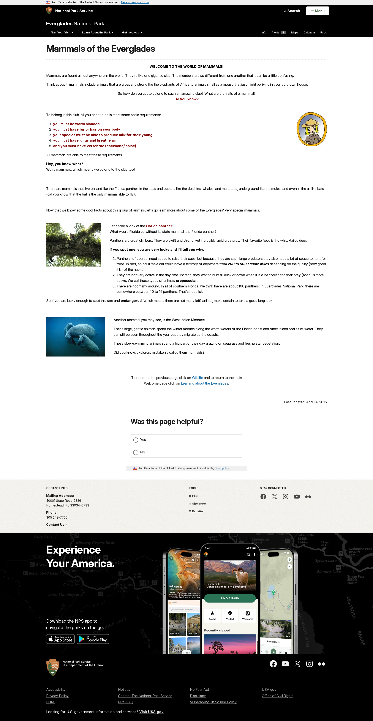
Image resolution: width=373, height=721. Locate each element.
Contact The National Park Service (145, 696)
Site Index (199, 503)
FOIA (50, 702)
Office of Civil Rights (277, 696)
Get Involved (130, 32)
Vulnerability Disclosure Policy (213, 702)
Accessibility (56, 689)
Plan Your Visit (60, 32)
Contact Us (55, 524)
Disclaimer (198, 696)
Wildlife (197, 377)
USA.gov (269, 689)
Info (264, 32)
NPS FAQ (125, 702)
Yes (143, 439)
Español (197, 511)
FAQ (194, 496)
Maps (294, 32)
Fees (323, 32)
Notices (124, 689)
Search (293, 11)
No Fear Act (199, 689)
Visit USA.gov (151, 712)
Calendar (309, 32)
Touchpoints (222, 468)
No (142, 452)
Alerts (278, 32)
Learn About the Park (96, 32)
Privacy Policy (57, 696)
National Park (75, 23)
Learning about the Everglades (204, 383)
